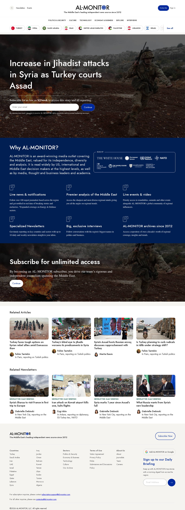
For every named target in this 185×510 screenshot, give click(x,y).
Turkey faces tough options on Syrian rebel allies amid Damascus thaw (29, 345)
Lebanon (13, 481)
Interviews (132, 20)
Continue (16, 283)
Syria (12, 485)
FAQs (92, 461)
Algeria (39, 485)
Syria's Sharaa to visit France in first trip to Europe (29, 404)
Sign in (172, 8)
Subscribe (163, 8)
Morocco (40, 481)
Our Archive (68, 468)
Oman (38, 457)
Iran (11, 461)
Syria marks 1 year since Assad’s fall (112, 404)
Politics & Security (57, 20)
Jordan (38, 454)
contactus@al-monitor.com (46, 499)
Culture (72, 20)
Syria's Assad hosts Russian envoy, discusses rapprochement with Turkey (113, 345)
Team (118, 461)
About (118, 454)
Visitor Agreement (97, 454)
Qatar (12, 478)
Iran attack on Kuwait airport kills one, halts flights (70, 404)
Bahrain (39, 461)
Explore (120, 20)
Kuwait (38, 464)
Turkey (12, 454)
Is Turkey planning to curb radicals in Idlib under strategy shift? (155, 343)
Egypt (12, 474)
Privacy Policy (95, 457)
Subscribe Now (165, 436)
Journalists (120, 457)
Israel (12, 468)
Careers (119, 464)
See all (170, 28)
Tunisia (39, 478)
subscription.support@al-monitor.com (56, 494)
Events (29, 8)
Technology (85, 20)
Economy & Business (104, 20)
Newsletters (20, 8)
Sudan (38, 474)
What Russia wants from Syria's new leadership (153, 404)
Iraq (37, 450)
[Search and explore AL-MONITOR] (12, 8)
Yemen (38, 468)
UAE (11, 464)
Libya (38, 471)
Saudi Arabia (15, 457)
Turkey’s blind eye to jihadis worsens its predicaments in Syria (70, 343)
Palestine (13, 471)
